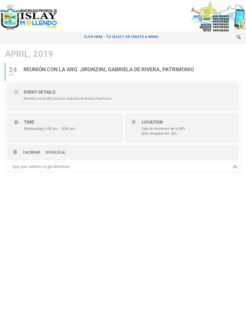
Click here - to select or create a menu (121, 36)
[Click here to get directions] (235, 166)
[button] (238, 37)
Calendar (31, 152)
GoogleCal (56, 152)
